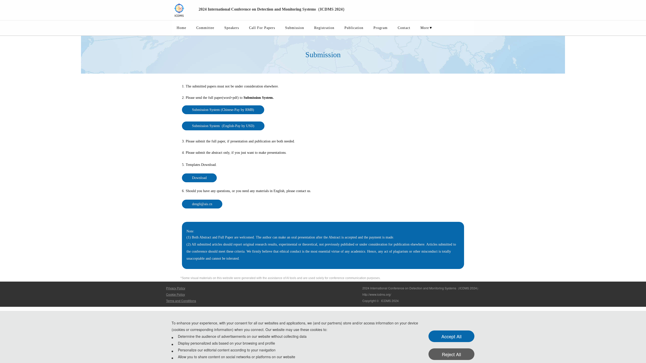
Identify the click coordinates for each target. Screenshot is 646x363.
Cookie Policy (175, 294)
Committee (205, 28)
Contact (404, 28)
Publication (353, 28)
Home (181, 28)
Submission (294, 28)
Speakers (231, 28)
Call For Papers (262, 28)
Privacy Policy (175, 288)
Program (380, 28)
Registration (324, 28)
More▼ (426, 28)
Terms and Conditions (181, 300)
